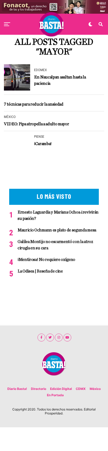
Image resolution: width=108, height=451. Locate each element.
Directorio (38, 389)
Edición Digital (61, 389)
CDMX (81, 389)
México (95, 389)
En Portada (55, 395)
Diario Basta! (17, 389)
